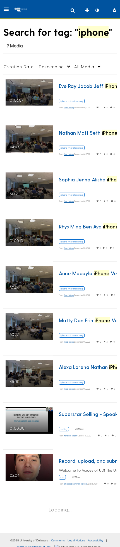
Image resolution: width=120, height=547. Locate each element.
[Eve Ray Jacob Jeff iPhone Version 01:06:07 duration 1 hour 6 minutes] (29, 91)
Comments (58, 540)
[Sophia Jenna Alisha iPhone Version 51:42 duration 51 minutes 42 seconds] (29, 185)
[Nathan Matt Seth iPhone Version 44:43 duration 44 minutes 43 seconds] (29, 138)
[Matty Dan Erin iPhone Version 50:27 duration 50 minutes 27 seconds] (29, 326)
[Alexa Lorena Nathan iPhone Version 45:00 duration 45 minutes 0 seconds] (29, 372)
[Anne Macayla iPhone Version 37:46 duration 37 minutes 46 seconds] (29, 279)
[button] (7, 9)
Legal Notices (76, 540)
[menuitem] (72, 10)
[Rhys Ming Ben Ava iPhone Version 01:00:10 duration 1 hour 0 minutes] (29, 232)
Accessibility (95, 540)
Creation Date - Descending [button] (34, 66)
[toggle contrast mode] (97, 10)
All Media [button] (84, 66)
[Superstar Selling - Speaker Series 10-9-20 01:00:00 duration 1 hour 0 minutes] (29, 419)
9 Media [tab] (15, 45)
